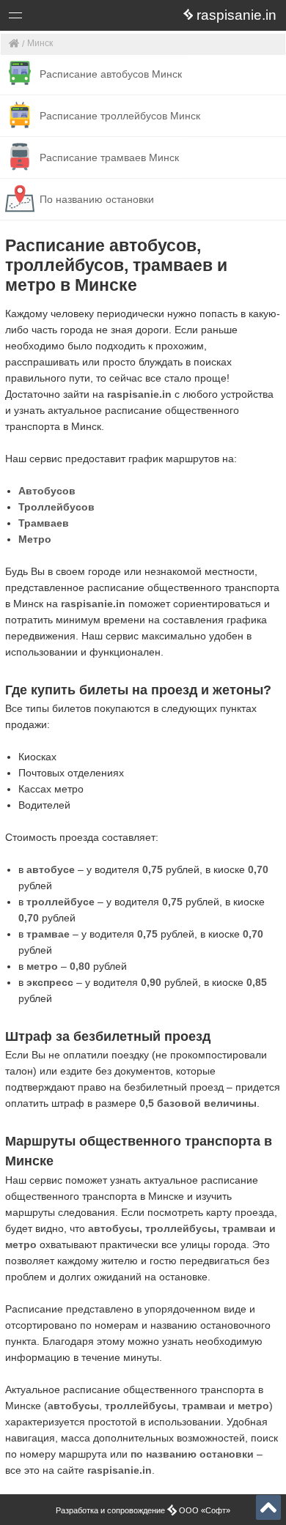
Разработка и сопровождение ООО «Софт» (143, 1510)
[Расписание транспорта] (14, 44)
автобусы (73, 1405)
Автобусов (47, 491)
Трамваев (43, 523)
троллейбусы (140, 1405)
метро (253, 1405)
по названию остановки (192, 1454)
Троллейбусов (56, 507)
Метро (34, 539)
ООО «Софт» (70, 17)
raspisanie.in (139, 394)
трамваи (204, 1405)
